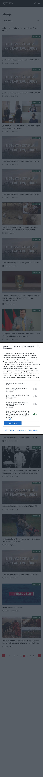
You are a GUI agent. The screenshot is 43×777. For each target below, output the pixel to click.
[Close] (39, 347)
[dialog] (21, 388)
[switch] (35, 389)
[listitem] (21, 384)
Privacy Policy (33, 430)
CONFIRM (13, 423)
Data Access (21, 430)
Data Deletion (9, 430)
